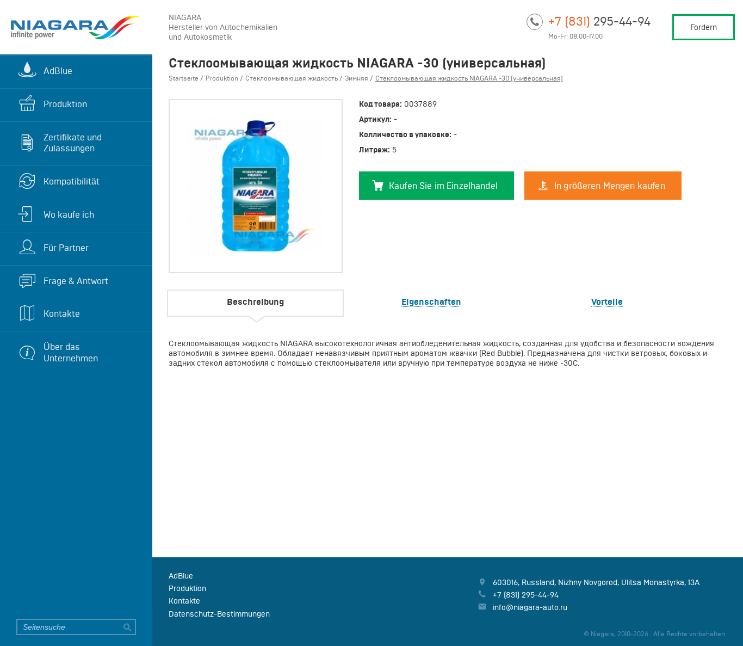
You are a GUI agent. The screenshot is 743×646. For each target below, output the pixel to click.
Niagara (76, 27)
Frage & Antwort (76, 281)
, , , (596, 582)
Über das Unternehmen (71, 352)
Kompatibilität (72, 181)
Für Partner (66, 248)
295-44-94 (599, 21)
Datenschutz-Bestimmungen (219, 614)
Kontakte (62, 313)
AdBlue (58, 71)
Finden (128, 627)
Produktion (65, 104)
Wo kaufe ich (69, 214)
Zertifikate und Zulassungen (73, 142)
